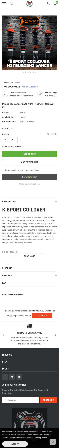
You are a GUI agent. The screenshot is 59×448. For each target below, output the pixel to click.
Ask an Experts (29, 87)
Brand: (5, 112)
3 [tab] (28, 72)
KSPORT (22, 112)
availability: (8, 117)
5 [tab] (33, 72)
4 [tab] (30, 72)
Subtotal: (6, 146)
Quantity (5, 134)
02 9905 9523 (12, 86)
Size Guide (52, 134)
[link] (5, 377)
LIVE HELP (42, 315)
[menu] (4, 4)
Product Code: (9, 121)
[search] (11, 3)
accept (15, 444)
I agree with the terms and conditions (22, 170)
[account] (48, 4)
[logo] (29, 3)
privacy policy (41, 438)
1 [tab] (23, 72)
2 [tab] (25, 72)
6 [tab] (36, 72)
